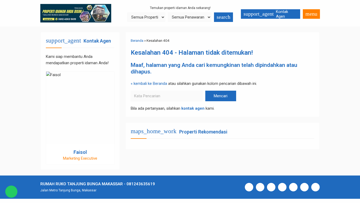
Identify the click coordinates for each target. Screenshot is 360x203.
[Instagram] (260, 187)
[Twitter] (282, 187)
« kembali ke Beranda (149, 83)
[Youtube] (271, 187)
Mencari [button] (220, 96)
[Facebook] (249, 187)
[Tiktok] (293, 187)
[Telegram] (304, 187)
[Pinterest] (315, 187)
